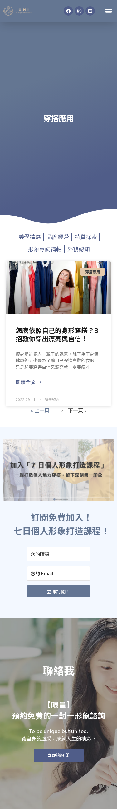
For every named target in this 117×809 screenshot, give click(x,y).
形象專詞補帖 (45, 249)
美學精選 (29, 236)
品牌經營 (57, 236)
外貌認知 (78, 249)
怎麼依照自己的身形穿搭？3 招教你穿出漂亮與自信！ (57, 334)
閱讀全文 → (29, 382)
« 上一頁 (40, 410)
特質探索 (86, 236)
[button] (109, 11)
